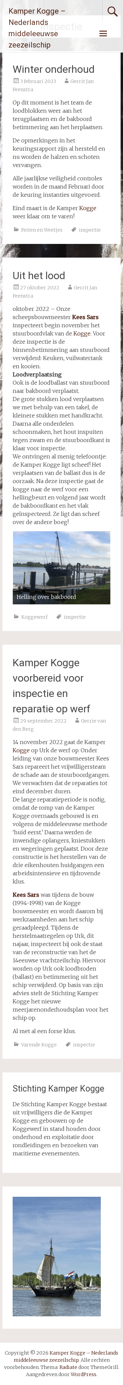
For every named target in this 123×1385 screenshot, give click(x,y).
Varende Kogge (39, 1045)
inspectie (90, 230)
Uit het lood (39, 276)
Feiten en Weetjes (42, 230)
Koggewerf (34, 617)
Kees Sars (26, 894)
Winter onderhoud (54, 69)
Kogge (87, 208)
